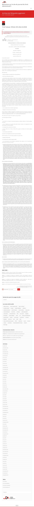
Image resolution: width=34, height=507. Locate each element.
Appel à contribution (21, 306)
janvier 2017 (5, 447)
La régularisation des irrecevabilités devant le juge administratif (15, 333)
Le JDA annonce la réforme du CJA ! (11, 339)
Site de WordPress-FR (7, 487)
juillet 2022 (5, 359)
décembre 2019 (6, 406)
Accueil (3, 14)
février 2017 (5, 445)
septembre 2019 (6, 412)
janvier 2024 (5, 349)
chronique (12, 308)
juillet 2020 (5, 392)
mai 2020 (5, 396)
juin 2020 (5, 394)
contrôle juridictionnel (12, 313)
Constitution (18, 311)
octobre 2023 (5, 355)
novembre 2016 (6, 451)
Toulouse (5, 322)
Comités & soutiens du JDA (19, 331)
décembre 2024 (6, 347)
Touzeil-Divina (10, 322)
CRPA (17, 313)
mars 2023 (5, 357)
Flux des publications (6, 483)
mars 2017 (5, 443)
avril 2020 (5, 398)
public (20, 319)
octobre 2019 (5, 410)
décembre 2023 (6, 351)
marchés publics (16, 317)
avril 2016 (5, 463)
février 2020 (5, 402)
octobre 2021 (5, 371)
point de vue (10, 319)
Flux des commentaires (7, 485)
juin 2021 (5, 379)
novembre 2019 (6, 408)
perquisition (5, 319)
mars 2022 (5, 363)
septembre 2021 (6, 373)
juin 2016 (5, 461)
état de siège (5, 324)
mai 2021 (5, 381)
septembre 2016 (6, 455)
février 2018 (5, 426)
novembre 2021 (6, 369)
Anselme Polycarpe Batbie (13, 306)
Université (25, 322)
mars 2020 (5, 400)
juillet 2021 (5, 377)
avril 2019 (5, 418)
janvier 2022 (5, 365)
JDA (20, 315)
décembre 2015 (6, 471)
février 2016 (5, 467)
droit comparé (22, 313)
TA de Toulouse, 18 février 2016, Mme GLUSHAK (14, 27)
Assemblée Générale (6, 308)
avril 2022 (5, 361)
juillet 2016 (5, 459)
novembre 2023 (6, 353)
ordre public (27, 317)
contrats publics (6, 313)
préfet (17, 319)
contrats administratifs (24, 311)
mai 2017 (5, 439)
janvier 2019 (5, 420)
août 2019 (5, 414)
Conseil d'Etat (13, 311)
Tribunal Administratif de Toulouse (17, 322)
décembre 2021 (6, 367)
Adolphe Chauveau (6, 306)
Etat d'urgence (5, 315)
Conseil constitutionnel (7, 311)
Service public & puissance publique (16, 337)
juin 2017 (5, 437)
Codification (24, 308)
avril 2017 (5, 441)
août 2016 (5, 457)
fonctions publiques (11, 315)
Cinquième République (18, 308)
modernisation (22, 317)
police (14, 319)
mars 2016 (5, 465)
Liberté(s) (11, 317)
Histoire (17, 315)
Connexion (5, 481)
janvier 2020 (5, 404)
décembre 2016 (6, 449)
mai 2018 (5, 424)
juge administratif (6, 317)
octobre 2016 (5, 453)
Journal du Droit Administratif (26, 315)
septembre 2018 (6, 422)
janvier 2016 (5, 469)
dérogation (26, 313)
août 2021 (5, 375)
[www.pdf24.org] (3, 289)
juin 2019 (5, 416)
